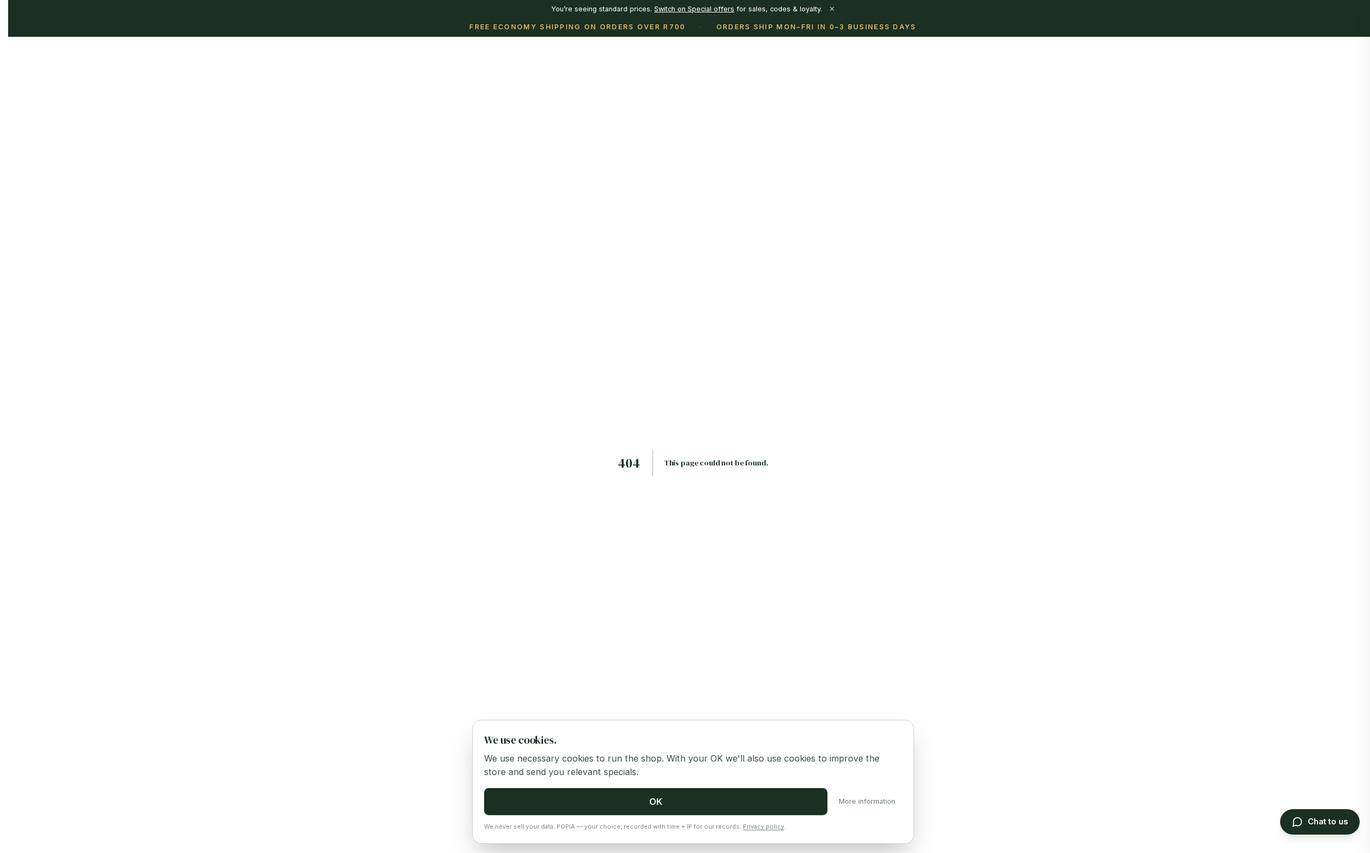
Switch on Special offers (694, 9)
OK (655, 801)
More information (867, 801)
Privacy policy (763, 826)
